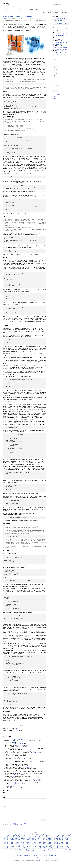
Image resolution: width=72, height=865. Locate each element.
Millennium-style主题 (50, 860)
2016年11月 (12, 843)
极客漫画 (56, 83)
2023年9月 (31, 834)
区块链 (55, 73)
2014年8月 (29, 846)
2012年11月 (55, 847)
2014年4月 (50, 846)
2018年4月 (50, 841)
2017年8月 (29, 842)
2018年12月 (6, 841)
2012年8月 (3, 849)
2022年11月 (14, 835)
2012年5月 (19, 849)
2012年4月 (25, 849)
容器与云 (56, 71)
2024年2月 (3, 834)
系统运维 (56, 65)
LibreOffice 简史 (56, 39)
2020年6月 (39, 838)
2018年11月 (12, 841)
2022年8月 (31, 835)
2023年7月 (42, 834)
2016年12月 (6, 843)
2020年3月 (56, 838)
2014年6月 (39, 846)
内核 (30, 18)
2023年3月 (63, 834)
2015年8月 (29, 845)
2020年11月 (12, 838)
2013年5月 (44, 847)
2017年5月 (45, 842)
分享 (54, 92)
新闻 (54, 75)
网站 (4, 802)
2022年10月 (20, 835)
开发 (27, 18)
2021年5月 (45, 836)
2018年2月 (61, 841)
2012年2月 (36, 849)
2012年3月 (30, 849)
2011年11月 (52, 849)
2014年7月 (34, 846)
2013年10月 (17, 847)
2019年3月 (56, 839)
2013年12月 (5, 847)
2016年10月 (17, 843)
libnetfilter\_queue (23, 128)
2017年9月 (23, 842)
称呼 (4, 792)
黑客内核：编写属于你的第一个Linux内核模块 (17, 16)
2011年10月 (58, 849)
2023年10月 (25, 834)
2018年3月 (56, 841)
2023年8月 (36, 834)
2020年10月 (17, 838)
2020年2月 (61, 838)
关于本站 (38, 9)
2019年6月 (39, 839)
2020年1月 (67, 838)
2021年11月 (12, 836)
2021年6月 (39, 836)
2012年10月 (61, 847)
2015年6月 (39, 845)
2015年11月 (12, 845)
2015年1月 (67, 845)
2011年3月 (44, 850)
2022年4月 (53, 835)
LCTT (7, 730)
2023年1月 (3, 835)
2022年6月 (42, 835)
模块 (32, 18)
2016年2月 (61, 843)
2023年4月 (58, 834)
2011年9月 (64, 849)
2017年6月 (39, 842)
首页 (6, 9)
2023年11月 (19, 834)
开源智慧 (56, 85)
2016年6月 (39, 843)
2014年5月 (45, 846)
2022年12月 (9, 835)
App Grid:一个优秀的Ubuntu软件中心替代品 (16, 823)
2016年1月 (67, 843)
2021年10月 (17, 836)
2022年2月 (64, 835)
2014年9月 (23, 846)
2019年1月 (67, 839)
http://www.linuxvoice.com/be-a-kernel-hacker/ (14, 725)
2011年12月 (46, 849)
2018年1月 (67, 841)
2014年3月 (56, 846)
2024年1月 (8, 834)
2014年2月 (61, 846)
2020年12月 (6, 838)
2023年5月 (53, 834)
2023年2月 (69, 834)
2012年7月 (8, 849)
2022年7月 (37, 835)
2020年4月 (50, 838)
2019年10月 (17, 839)
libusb (24, 125)
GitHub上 (38, 95)
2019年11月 (12, 839)
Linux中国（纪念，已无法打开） (31, 855)
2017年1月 (67, 842)
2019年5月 (45, 839)
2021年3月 (56, 836)
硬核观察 (56, 77)
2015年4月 (50, 845)
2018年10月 (17, 841)
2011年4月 (39, 850)
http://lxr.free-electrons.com (31, 227)
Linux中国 (16, 730)
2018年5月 (45, 841)
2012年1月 (41, 849)
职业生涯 (55, 90)
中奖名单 (55, 98)
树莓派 (55, 69)
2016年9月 (23, 843)
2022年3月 (58, 835)
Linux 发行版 (57, 94)
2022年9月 (26, 835)
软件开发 (24, 18)
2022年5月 (48, 835)
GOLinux (8, 728)
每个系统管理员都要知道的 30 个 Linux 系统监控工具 (60, 19)
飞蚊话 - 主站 (19, 855)
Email (4, 797)
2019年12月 (6, 839)
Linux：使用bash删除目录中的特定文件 (15, 824)
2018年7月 (34, 841)
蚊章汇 (7, 3)
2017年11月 (12, 842)
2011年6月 (28, 850)
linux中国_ (5, 18)
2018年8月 (29, 841)
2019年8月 (29, 839)
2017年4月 (50, 842)
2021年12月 (6, 836)
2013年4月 (50, 847)
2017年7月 (34, 842)
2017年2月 (61, 842)
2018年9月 (23, 841)
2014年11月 (12, 846)
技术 (54, 62)
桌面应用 (56, 64)
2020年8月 (29, 838)
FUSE (23, 126)
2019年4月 (50, 839)
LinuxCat (45, 855)
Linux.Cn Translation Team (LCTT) (26, 9)
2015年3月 (56, 845)
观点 (54, 81)
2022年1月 (69, 835)
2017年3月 (56, 842)
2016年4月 (50, 843)
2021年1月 (67, 836)
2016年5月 (45, 843)
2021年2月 (61, 836)
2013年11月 (11, 847)
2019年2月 (61, 839)
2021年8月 (29, 836)
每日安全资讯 (57, 79)
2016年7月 (34, 843)
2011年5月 (33, 850)
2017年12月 (6, 842)
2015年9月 (23, 845)
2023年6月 (47, 834)
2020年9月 (23, 838)
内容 (4, 806)
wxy (17, 728)
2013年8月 (28, 847)
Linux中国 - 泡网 (52, 855)
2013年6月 (39, 847)
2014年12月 (6, 846)
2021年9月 (23, 836)
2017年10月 (17, 842)
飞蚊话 (38, 860)
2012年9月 (67, 847)
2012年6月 (14, 849)
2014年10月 (17, 846)
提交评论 (44, 820)
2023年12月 (13, 834)
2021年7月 (34, 836)
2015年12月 (6, 845)
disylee (11, 728)
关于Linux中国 (13, 9)
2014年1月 (67, 846)
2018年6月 (39, 841)
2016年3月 (56, 843)
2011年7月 (69, 849)
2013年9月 (23, 847)
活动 (54, 96)
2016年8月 (29, 843)
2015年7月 (34, 845)
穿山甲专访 (56, 87)
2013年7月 (34, 847)
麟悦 (41, 855)
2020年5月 (45, 838)
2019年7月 (34, 839)
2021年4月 (50, 836)
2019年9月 (23, 839)
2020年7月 (34, 838)
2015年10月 (17, 845)
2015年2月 (61, 845)
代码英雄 (56, 89)
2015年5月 (45, 845)
